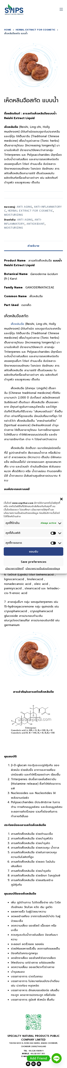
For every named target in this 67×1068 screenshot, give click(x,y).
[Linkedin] (39, 1064)
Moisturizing (13, 228)
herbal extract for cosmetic (30, 211)
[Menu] (61, 9)
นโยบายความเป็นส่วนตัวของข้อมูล (42, 568)
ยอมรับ (33, 552)
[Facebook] (28, 1064)
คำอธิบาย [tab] (33, 246)
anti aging (24, 207)
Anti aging (25, 219)
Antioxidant (35, 224)
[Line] (33, 1064)
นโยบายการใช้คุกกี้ (14, 568)
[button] (61, 499)
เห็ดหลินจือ (17, 324)
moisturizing (13, 215)
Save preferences (33, 562)
